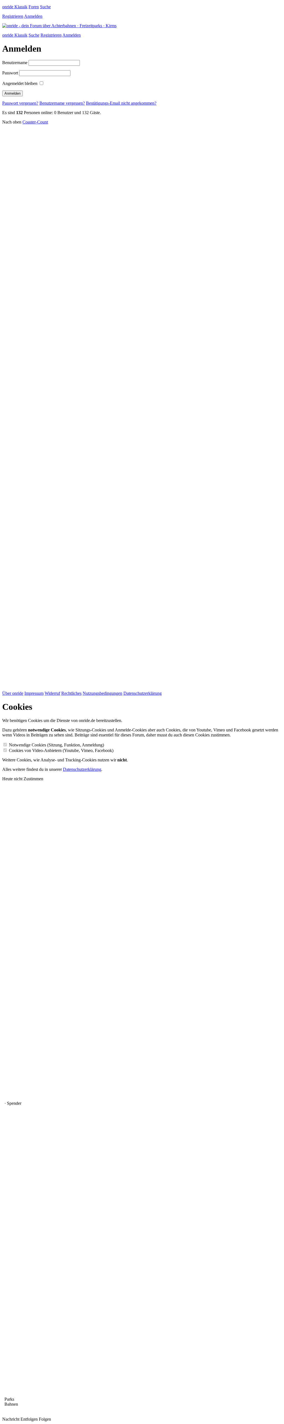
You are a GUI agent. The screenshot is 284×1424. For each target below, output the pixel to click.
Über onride (12, 693)
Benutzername (14, 62)
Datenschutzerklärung (142, 693)
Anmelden (33, 16)
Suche (45, 6)
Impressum (34, 693)
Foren (34, 6)
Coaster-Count (35, 122)
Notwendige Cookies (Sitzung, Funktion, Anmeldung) (56, 745)
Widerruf (52, 693)
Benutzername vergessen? (62, 103)
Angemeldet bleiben (19, 83)
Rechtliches (71, 693)
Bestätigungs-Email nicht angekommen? (121, 103)
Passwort (10, 73)
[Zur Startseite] (59, 25)
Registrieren (12, 16)
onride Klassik (14, 6)
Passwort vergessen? (20, 103)
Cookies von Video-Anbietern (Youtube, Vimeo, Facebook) (61, 750)
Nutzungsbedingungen (102, 693)
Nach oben (11, 122)
